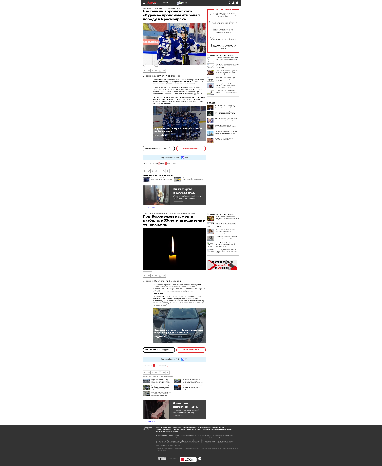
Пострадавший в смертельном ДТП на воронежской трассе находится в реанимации (161, 393)
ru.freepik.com (147, 271)
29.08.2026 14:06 (148, 213)
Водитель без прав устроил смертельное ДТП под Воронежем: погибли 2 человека (193, 381)
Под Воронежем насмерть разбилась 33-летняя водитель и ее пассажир (223, 38)
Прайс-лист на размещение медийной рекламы (218, 429)
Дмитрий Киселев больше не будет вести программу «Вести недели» (226, 119)
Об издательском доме (163, 427)
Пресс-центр (177, 427)
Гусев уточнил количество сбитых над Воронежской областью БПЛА (223, 23)
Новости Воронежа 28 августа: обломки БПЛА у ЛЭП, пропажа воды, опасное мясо (223, 15)
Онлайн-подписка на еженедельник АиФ (211, 427)
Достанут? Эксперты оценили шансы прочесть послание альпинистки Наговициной (227, 65)
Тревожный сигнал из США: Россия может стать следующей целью (226, 132)
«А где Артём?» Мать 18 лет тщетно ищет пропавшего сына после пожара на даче (226, 244)
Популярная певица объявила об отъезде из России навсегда (225, 112)
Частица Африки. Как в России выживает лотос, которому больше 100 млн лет (227, 79)
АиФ (156, 66)
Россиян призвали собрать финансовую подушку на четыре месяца (225, 127)
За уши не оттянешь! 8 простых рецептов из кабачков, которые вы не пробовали (227, 218)
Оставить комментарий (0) (191, 148)
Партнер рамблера (173, 458)
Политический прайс (193, 429)
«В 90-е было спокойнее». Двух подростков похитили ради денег (226, 91)
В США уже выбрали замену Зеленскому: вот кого (224, 139)
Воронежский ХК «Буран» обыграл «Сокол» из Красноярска (178, 129)
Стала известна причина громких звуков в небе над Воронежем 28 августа (223, 46)
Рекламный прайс (179, 429)
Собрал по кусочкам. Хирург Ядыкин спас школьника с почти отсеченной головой (227, 59)
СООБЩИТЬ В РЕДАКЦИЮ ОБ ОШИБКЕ (167, 431)
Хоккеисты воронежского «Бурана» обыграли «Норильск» (193, 178)
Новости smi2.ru (149, 207)
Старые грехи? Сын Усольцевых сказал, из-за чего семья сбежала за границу (227, 224)
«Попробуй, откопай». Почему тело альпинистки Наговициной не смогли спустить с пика (227, 85)
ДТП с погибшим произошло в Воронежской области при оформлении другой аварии (192, 387)
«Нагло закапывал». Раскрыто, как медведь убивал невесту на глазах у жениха (227, 251)
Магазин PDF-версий (189, 427)
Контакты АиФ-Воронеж (163, 429)
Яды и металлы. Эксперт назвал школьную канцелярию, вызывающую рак (225, 231)
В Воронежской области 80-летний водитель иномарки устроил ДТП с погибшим (160, 387)
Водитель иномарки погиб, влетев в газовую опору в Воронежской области (178, 331)
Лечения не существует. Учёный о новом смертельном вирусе (226, 237)
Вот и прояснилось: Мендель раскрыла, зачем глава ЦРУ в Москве (226, 106)
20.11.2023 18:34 (147, 8)
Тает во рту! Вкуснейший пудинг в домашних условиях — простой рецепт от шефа (226, 72)
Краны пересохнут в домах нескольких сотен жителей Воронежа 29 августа (223, 30)
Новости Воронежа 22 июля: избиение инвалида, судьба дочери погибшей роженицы (160, 381)
